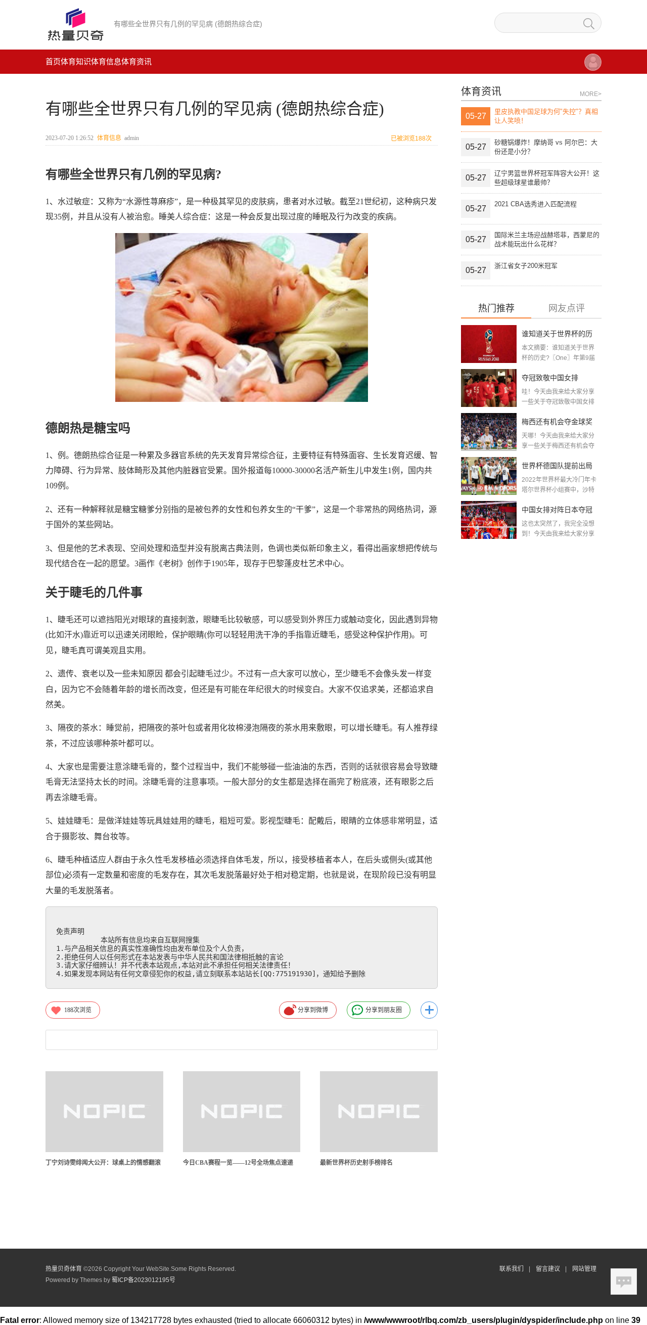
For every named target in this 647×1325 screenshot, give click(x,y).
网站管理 (584, 1268)
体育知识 (76, 61)
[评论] (624, 1281)
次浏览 (77, 1010)
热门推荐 (496, 308)
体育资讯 (136, 61)
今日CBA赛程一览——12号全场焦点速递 (238, 1162)
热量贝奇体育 (63, 1268)
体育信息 (106, 61)
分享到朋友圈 (383, 1010)
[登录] (593, 67)
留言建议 (548, 1268)
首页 (53, 61)
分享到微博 (313, 1010)
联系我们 (511, 1268)
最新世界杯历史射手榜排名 (356, 1162)
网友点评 (566, 308)
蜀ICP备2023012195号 (143, 1280)
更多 (429, 1010)
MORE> (591, 94)
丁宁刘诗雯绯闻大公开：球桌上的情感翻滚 (103, 1162)
